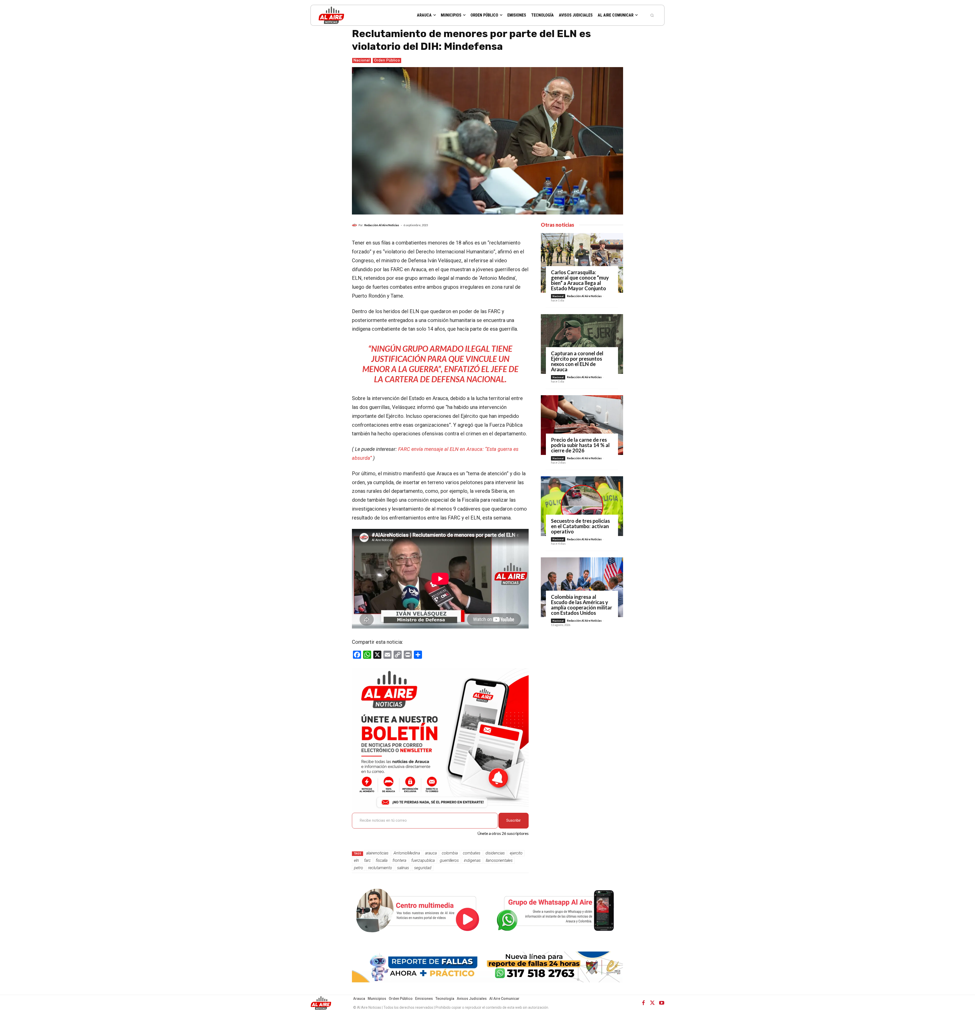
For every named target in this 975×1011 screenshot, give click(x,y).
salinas (403, 867)
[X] (652, 1002)
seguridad (422, 867)
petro (358, 867)
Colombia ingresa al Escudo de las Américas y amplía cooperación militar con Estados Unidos (581, 605)
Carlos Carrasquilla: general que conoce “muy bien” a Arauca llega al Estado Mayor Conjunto (580, 280)
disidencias (495, 853)
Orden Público (387, 60)
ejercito (516, 853)
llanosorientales (499, 860)
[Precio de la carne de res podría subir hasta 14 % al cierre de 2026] (582, 425)
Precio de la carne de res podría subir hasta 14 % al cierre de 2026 (580, 445)
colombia (450, 853)
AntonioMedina (407, 853)
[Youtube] (661, 1002)
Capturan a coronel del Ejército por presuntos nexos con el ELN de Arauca (577, 361)
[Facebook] (643, 1002)
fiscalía (381, 860)
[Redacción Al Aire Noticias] (355, 225)
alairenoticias (377, 853)
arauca (431, 853)
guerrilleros (449, 860)
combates (471, 853)
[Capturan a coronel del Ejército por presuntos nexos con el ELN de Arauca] (582, 344)
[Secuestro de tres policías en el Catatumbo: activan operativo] (582, 506)
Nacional (361, 60)
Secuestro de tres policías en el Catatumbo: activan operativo (580, 526)
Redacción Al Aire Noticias (381, 225)
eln (356, 860)
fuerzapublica (423, 860)
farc (367, 860)
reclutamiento (380, 867)
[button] (652, 15)
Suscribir (513, 820)
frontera (399, 860)
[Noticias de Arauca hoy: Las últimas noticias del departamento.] (349, 15)
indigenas (472, 860)
